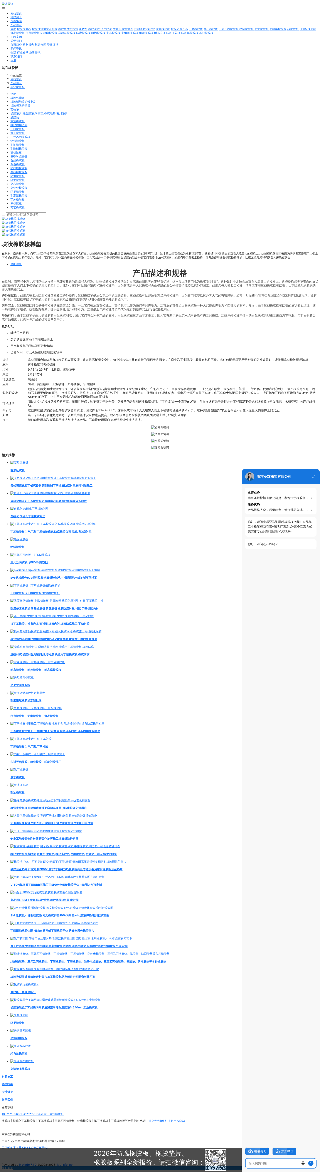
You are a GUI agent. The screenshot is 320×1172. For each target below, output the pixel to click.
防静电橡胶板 (18, 168)
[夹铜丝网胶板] (20, 1030)
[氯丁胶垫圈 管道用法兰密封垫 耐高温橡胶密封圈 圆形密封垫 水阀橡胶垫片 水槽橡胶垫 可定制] (71, 938)
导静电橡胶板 (18, 172)
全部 (13, 29)
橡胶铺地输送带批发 (23, 101)
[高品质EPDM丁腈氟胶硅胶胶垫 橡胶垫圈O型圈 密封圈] (46, 892)
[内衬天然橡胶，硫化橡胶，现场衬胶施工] (37, 754)
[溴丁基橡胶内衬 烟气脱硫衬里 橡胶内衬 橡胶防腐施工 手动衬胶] (52, 616)
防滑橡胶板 (17, 176)
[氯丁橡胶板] (19, 769)
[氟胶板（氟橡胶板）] (24, 984)
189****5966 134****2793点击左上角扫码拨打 (33, 1114)
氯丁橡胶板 (17, 133)
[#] (160, 3)
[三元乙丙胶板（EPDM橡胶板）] (31, 554)
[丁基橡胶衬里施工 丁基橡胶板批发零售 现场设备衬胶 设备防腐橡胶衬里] (57, 723)
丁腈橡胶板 (17, 129)
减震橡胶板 (17, 121)
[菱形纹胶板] (19, 462)
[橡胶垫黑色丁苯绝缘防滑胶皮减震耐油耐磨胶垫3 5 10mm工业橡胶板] (55, 999)
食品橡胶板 (17, 160)
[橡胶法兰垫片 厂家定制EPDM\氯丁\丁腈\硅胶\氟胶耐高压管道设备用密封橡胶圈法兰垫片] (68, 861)
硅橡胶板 (16, 152)
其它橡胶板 (17, 87)
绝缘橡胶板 (17, 140)
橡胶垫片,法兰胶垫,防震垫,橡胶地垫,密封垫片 (39, 113)
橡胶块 (14, 117)
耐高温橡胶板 (18, 195)
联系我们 (7, 1099)
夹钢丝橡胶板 (18, 187)
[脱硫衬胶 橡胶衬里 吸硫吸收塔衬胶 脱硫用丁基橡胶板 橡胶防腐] (52, 646)
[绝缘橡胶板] (19, 539)
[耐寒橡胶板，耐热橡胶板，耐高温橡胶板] (37, 662)
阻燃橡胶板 (17, 180)
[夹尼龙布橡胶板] (22, 677)
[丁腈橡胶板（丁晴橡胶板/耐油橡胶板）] (36, 585)
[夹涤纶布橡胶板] (22, 1061)
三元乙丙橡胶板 (20, 137)
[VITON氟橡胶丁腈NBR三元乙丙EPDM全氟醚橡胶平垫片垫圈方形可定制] (57, 877)
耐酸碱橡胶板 (18, 148)
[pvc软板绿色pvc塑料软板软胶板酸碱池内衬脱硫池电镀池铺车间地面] (55, 570)
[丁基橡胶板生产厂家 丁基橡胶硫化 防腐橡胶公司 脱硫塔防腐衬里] (53, 524)
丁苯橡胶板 (17, 199)
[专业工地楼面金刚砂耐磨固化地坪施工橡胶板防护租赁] (46, 831)
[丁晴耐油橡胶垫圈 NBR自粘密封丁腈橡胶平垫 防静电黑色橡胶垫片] (54, 923)
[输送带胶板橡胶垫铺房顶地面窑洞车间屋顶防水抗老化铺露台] (50, 800)
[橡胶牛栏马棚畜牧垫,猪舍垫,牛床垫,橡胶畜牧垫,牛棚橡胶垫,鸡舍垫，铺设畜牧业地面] (65, 846)
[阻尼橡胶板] (19, 1015)
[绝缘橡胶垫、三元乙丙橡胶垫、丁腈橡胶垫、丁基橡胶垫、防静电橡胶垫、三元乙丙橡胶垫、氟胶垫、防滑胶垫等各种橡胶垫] (90, 953)
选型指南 (7, 1084)
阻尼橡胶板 (17, 191)
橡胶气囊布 (17, 97)
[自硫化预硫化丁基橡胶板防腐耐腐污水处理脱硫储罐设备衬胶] (50, 493)
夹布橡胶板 (17, 184)
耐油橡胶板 (17, 144)
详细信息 (16, 264)
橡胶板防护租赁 (20, 105)
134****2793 (176, 1120)
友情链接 (7, 1091)
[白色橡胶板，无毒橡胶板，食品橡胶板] (36, 708)
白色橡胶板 (17, 164)
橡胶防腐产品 (18, 125)
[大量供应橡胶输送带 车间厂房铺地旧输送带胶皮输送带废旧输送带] (53, 815)
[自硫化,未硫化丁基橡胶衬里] (29, 508)
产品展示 (16, 83)
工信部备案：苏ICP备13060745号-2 (25, 1147)
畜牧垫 (14, 109)
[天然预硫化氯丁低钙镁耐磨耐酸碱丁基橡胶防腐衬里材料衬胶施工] (53, 478)
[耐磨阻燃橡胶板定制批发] (27, 693)
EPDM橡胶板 (18, 156)
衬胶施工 (7, 1076)
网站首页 (16, 13)
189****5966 (157, 1120)
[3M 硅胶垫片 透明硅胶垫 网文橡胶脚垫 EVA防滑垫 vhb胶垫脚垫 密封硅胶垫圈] (61, 907)
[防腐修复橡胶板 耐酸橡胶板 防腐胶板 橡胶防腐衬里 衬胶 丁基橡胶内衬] (56, 600)
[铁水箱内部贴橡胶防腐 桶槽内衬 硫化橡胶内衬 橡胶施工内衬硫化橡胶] (55, 631)
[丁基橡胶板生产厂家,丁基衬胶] (31, 738)
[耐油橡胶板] (19, 785)
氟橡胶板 (16, 203)
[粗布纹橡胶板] (20, 1046)
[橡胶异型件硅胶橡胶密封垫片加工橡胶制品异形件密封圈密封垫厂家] (54, 969)
